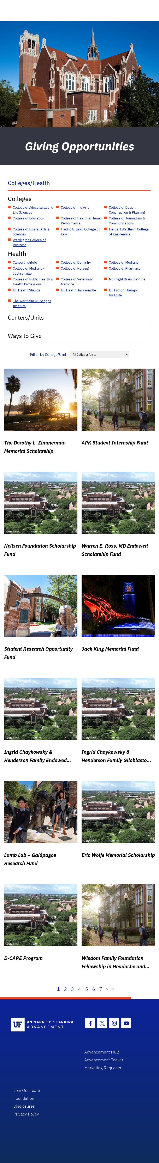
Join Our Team (26, 1090)
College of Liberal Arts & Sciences (31, 231)
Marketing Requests (102, 1067)
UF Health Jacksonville (78, 290)
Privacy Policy (26, 1114)
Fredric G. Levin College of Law (80, 231)
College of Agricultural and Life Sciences (33, 209)
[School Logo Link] (42, 1024)
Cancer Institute (25, 262)
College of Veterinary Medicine (77, 281)
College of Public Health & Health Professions (33, 281)
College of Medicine (124, 262)
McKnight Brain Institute (127, 279)
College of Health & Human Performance (81, 220)
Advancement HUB (101, 1052)
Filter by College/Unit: (48, 354)
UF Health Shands (26, 290)
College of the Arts (75, 207)
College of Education (28, 218)
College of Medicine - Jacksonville (29, 270)
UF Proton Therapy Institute (123, 292)
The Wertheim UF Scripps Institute (32, 303)
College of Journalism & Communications (127, 220)
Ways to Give (25, 336)
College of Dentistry (76, 262)
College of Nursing (75, 268)
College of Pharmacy (124, 268)
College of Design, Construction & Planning (127, 209)
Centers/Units (26, 317)
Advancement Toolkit (103, 1060)
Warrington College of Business (29, 242)
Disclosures (24, 1106)
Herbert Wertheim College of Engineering (129, 231)
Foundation (23, 1098)
